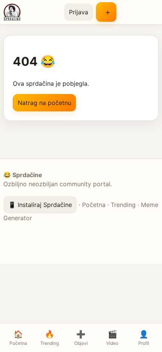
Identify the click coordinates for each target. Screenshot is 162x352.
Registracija (106, 12)
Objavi (81, 338)
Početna (93, 204)
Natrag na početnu (44, 103)
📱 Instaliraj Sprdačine (40, 204)
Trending (123, 204)
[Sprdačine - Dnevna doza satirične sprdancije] (30, 12)
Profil (143, 338)
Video (112, 338)
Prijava (78, 12)
